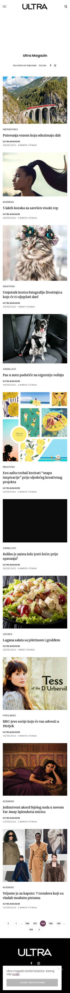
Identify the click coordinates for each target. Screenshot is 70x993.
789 (51, 923)
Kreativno (9, 286)
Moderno (8, 202)
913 (31, 929)
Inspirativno (10, 129)
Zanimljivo (9, 369)
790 (58, 923)
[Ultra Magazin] (35, 6)
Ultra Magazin (11, 141)
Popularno (9, 715)
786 (27, 923)
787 (35, 923)
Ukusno (7, 634)
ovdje (15, 974)
